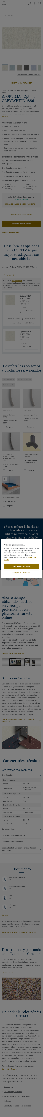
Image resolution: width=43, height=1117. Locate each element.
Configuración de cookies (21, 572)
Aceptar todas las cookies (21, 566)
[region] (21, 558)
